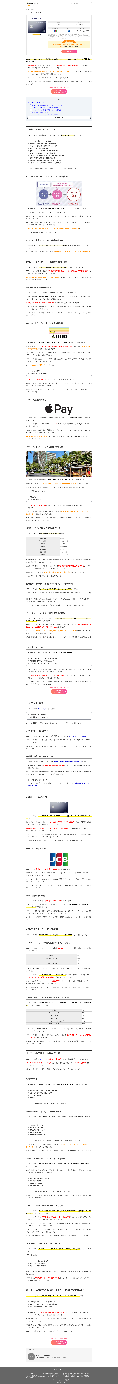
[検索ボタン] (90, 4)
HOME (49, 1380)
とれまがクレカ (59, 1369)
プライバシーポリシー (57, 1380)
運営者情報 (67, 1380)
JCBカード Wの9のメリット (37, 102)
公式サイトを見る (69, 51)
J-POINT (43, 1059)
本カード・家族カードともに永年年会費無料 (44, 107)
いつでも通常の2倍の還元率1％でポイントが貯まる (46, 105)
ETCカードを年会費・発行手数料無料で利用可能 (45, 110)
